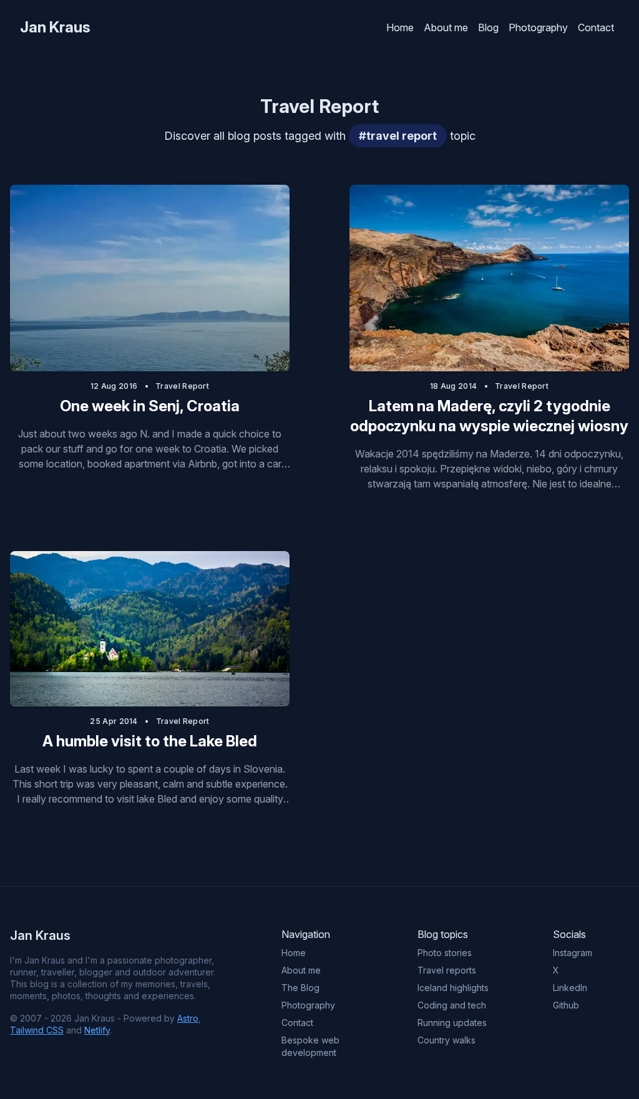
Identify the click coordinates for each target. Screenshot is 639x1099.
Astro (187, 1018)
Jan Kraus (55, 27)
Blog (488, 27)
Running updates (452, 1022)
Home (400, 27)
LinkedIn (570, 987)
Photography (538, 27)
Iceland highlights (453, 987)
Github (566, 1005)
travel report (182, 386)
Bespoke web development (310, 1046)
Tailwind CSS (37, 1030)
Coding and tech (451, 1005)
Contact (596, 27)
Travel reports (446, 970)
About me (446, 27)
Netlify (97, 1030)
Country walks (446, 1040)
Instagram (572, 952)
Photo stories (444, 952)
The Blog (300, 987)
